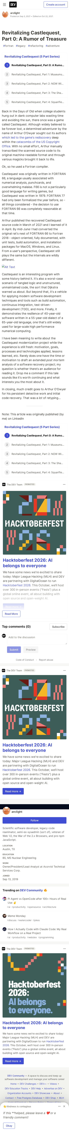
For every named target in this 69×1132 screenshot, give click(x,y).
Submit (14, 649)
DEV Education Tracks (16, 1088)
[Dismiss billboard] (64, 1106)
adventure (53, 45)
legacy (21, 45)
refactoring (35, 45)
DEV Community (31, 890)
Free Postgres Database (29, 1097)
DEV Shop (50, 1097)
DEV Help (36, 1088)
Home (13, 1083)
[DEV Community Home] (13, 4)
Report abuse (46, 659)
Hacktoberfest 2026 (16, 770)
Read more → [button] (13, 791)
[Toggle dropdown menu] (64, 484)
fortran (8, 45)
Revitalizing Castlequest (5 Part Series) (32, 56)
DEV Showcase (42, 1093)
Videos (53, 1083)
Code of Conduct (25, 659)
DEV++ (43, 1083)
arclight (15, 13)
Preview (31, 649)
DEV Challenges (28, 1083)
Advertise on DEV (53, 1088)
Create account (55, 4)
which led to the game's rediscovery (26, 137)
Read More (11, 613)
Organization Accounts (19, 1093)
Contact (9, 1097)
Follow (35, 820)
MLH (61, 1097)
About (56, 1093)
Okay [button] (9, 1125)
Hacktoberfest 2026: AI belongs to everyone (27, 563)
